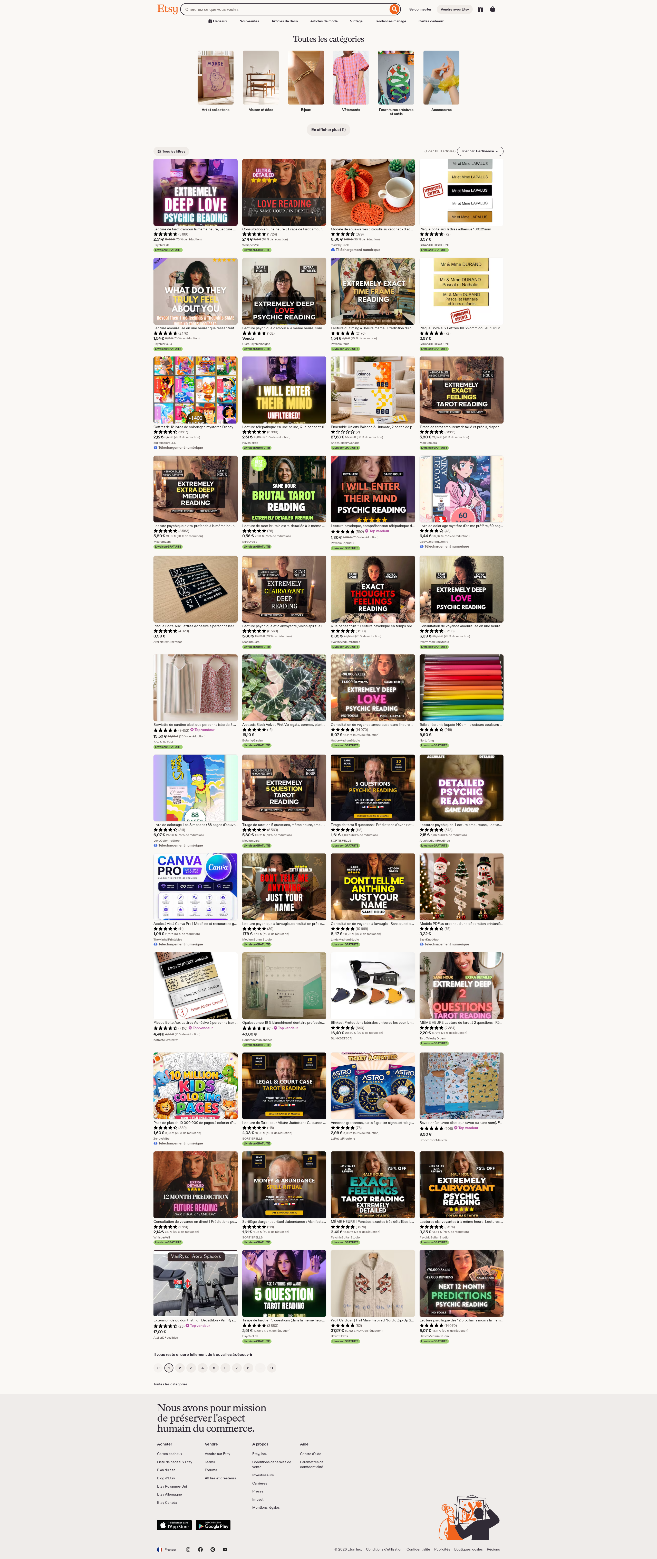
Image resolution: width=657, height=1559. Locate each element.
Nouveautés (249, 21)
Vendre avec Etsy (455, 9)
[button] (166, 1549)
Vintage (356, 21)
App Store (174, 1525)
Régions (493, 1549)
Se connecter (420, 9)
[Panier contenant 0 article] (493, 9)
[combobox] (284, 9)
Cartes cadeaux (431, 21)
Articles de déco (285, 21)
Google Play (213, 1525)
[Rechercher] (394, 9)
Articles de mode (324, 21)
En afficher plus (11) (328, 129)
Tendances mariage (390, 21)
